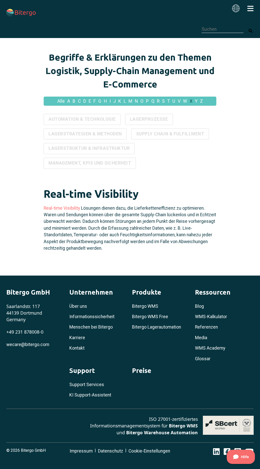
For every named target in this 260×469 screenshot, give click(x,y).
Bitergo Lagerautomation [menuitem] (156, 327)
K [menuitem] (119, 101)
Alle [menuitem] (61, 101)
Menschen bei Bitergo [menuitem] (91, 327)
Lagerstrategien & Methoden (85, 133)
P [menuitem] (147, 101)
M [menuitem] (130, 101)
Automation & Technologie (82, 119)
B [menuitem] (74, 101)
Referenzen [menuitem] (206, 327)
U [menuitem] (173, 101)
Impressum (81, 451)
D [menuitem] (84, 101)
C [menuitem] (79, 101)
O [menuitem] (141, 101)
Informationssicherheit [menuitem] (92, 316)
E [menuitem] (90, 101)
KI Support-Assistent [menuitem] (90, 395)
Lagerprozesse (149, 119)
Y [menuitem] (196, 101)
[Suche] (250, 31)
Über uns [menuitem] (78, 306)
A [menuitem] (68, 101)
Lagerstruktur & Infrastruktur (89, 148)
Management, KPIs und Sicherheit (89, 163)
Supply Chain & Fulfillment (170, 133)
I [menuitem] (110, 101)
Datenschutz (110, 451)
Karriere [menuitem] (77, 337)
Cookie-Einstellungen (149, 451)
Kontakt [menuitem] (77, 348)
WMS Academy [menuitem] (210, 348)
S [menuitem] (163, 101)
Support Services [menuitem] (86, 384)
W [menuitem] (185, 101)
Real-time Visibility (62, 208)
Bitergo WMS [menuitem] (145, 306)
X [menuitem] (191, 101)
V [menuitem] (179, 101)
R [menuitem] (158, 101)
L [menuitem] (125, 101)
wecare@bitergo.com (27, 344)
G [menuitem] (99, 101)
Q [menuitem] (152, 101)
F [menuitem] (94, 101)
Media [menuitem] (201, 337)
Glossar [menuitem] (202, 358)
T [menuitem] (168, 101)
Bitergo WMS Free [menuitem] (150, 316)
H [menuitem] (105, 101)
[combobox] (222, 29)
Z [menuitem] (201, 101)
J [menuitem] (114, 101)
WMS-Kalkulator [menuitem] (211, 316)
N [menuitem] (136, 101)
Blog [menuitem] (199, 306)
